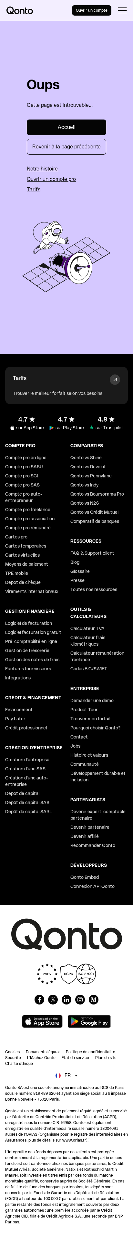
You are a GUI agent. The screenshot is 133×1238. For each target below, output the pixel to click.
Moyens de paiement (26, 564)
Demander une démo (92, 700)
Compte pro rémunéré (28, 527)
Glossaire (80, 571)
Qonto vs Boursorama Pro (97, 494)
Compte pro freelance (27, 509)
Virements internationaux (31, 591)
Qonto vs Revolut (88, 466)
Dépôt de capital (22, 793)
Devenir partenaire (89, 827)
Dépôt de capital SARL (28, 811)
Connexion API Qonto (92, 886)
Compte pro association (30, 518)
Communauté (84, 764)
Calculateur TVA (87, 628)
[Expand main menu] (122, 10)
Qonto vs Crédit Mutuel (94, 512)
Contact (79, 736)
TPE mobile (16, 573)
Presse (77, 580)
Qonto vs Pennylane (91, 475)
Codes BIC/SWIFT (88, 668)
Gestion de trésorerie (27, 650)
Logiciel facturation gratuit (33, 632)
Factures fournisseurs (28, 668)
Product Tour (84, 709)
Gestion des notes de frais (32, 659)
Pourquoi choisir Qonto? (95, 727)
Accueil (67, 127)
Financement (19, 709)
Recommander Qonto (92, 845)
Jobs (75, 746)
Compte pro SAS (22, 484)
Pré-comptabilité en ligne (31, 641)
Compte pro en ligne (25, 457)
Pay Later (15, 718)
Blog (74, 562)
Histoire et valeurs (89, 755)
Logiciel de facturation (28, 623)
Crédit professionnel (26, 727)
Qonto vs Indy (84, 484)
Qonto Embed (84, 877)
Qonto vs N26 (84, 503)
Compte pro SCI (21, 475)
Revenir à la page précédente (66, 147)
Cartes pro (16, 536)
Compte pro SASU (24, 466)
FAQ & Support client (92, 553)
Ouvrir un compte (91, 10)
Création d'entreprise (27, 759)
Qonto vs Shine (86, 457)
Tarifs (33, 189)
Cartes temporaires (25, 546)
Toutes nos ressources (93, 589)
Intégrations (18, 677)
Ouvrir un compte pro (51, 179)
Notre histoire (42, 169)
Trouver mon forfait (90, 718)
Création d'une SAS (25, 768)
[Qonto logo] (19, 10)
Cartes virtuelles (22, 555)
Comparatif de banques (94, 521)
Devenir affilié (84, 836)
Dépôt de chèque (23, 582)
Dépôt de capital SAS (27, 802)
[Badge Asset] (39, 999)
